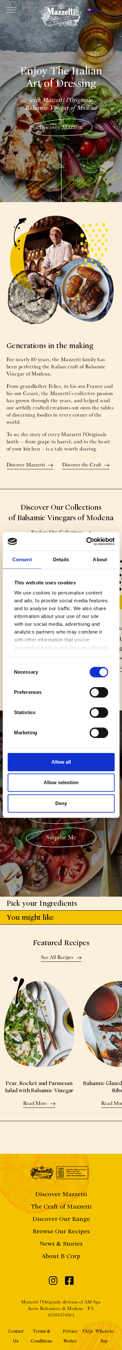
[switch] (98, 692)
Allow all (61, 762)
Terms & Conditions (41, 1336)
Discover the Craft (81, 465)
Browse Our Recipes (61, 1231)
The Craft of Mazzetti (61, 1206)
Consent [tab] (22, 559)
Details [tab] (61, 559)
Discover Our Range (61, 1219)
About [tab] (100, 559)
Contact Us (15, 1336)
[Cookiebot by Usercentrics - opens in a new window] (87, 541)
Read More (35, 1104)
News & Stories (61, 1243)
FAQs (87, 1331)
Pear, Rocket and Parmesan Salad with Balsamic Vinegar (39, 1087)
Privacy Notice (70, 1336)
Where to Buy (104, 1336)
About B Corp (61, 1256)
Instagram (53, 1282)
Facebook (69, 1282)
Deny (61, 803)
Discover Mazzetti (61, 127)
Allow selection (61, 782)
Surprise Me (61, 837)
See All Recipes (57, 958)
